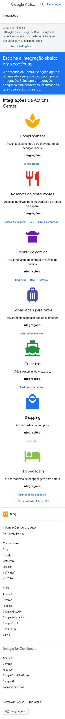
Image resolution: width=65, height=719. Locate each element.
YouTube (8, 578)
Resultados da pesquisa (31, 494)
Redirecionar (31, 163)
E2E (32, 221)
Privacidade (34, 701)
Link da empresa (48, 221)
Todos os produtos (13, 687)
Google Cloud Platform (16, 675)
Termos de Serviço (13, 533)
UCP (32, 280)
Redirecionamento (31, 333)
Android (7, 594)
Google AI (8, 681)
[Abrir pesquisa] (42, 4)
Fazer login (54, 4)
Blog (5, 549)
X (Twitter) (9, 572)
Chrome (7, 600)
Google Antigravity (13, 617)
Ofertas (31, 441)
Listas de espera (15, 221)
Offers (44, 280)
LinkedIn (7, 566)
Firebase (8, 605)
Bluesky (7, 555)
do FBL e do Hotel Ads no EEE (31, 501)
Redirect (20, 280)
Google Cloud (10, 623)
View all (7, 634)
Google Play (9, 629)
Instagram (9, 561)
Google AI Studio (12, 611)
